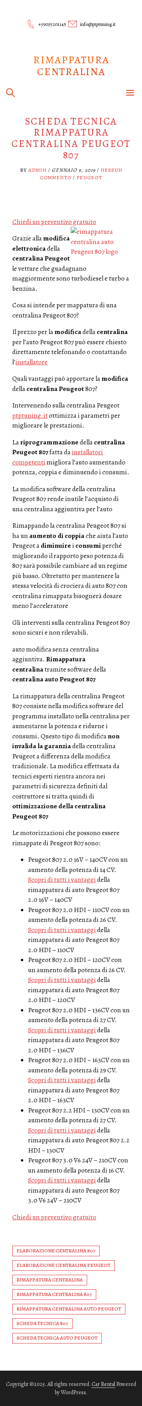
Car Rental (103, 1384)
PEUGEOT (89, 177)
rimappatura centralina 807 (54, 1294)
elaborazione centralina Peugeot (63, 1265)
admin (37, 170)
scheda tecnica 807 (42, 1323)
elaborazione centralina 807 (56, 1250)
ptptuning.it (30, 415)
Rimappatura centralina (71, 66)
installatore (31, 362)
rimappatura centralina (50, 1279)
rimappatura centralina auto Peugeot (69, 1308)
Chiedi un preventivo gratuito (54, 221)
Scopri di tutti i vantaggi (62, 879)
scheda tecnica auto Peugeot (57, 1337)
